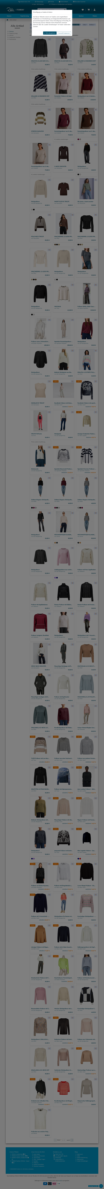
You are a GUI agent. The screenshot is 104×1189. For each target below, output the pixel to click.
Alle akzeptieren (50, 33)
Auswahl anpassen (64, 33)
